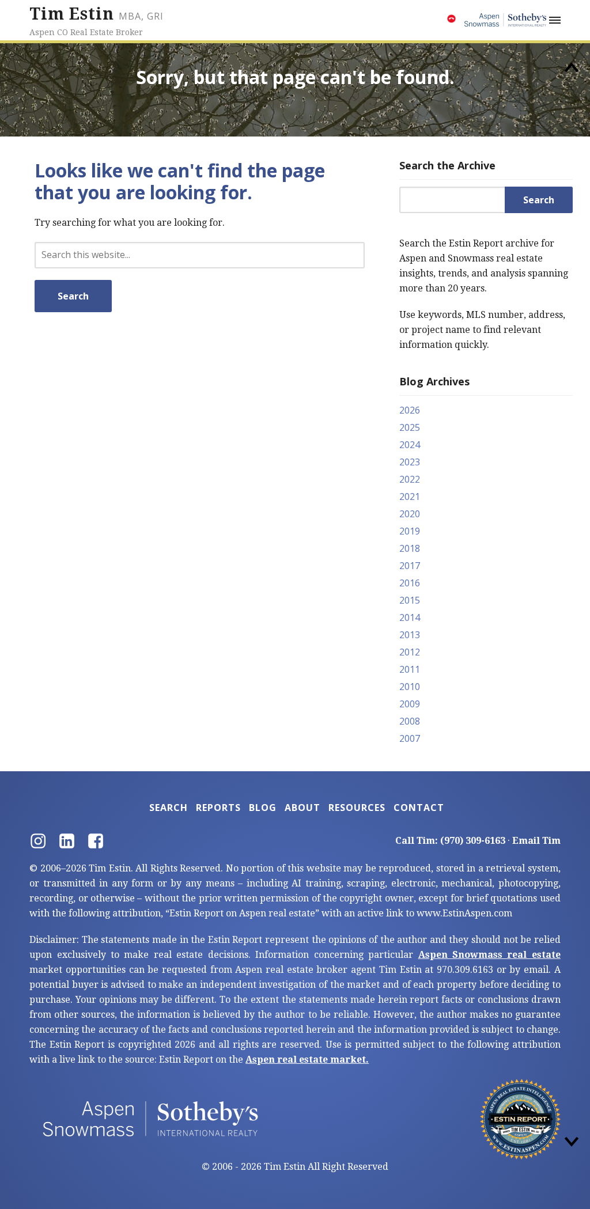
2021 (409, 496)
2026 (409, 410)
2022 (409, 479)
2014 (409, 617)
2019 (409, 531)
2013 (409, 634)
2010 (409, 686)
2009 (409, 704)
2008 (409, 721)
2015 (409, 600)
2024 (409, 444)
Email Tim (536, 840)
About (302, 807)
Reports (218, 807)
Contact (419, 807)
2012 (409, 652)
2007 (409, 738)
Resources (356, 807)
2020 (409, 513)
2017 (409, 565)
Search (168, 807)
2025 (409, 427)
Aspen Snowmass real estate (489, 954)
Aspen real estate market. (307, 1059)
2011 (409, 669)
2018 (409, 548)
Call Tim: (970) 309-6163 (450, 840)
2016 (409, 583)
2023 (409, 462)
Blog (263, 807)
